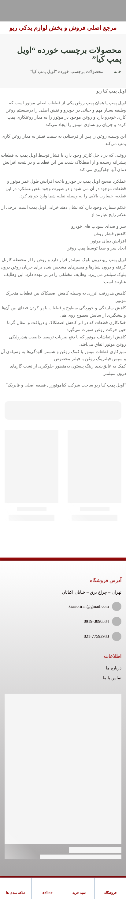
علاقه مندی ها (16, 892)
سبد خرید (79, 892)
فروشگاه (110, 892)
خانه (117, 71)
